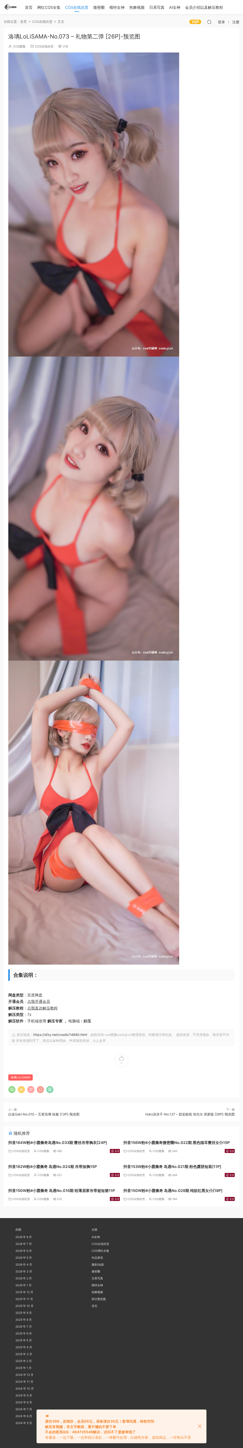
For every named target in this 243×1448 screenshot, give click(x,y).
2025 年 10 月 (24, 1306)
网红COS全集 (49, 7)
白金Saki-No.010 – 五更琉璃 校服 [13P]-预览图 (43, 1114)
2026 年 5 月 (23, 1257)
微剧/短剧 (98, 1264)
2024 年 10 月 (24, 1388)
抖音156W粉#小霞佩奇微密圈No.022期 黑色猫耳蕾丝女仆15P (176, 1142)
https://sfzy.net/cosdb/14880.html (60, 1035)
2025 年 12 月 (24, 1292)
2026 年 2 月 (23, 1278)
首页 (29, 7)
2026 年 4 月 (23, 1264)
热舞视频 (137, 7)
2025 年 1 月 (23, 1368)
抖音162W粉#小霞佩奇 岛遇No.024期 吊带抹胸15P (52, 1166)
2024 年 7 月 (23, 1409)
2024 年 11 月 (24, 1381)
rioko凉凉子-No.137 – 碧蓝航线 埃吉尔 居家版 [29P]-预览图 (190, 1114)
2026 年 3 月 (23, 1271)
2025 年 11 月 (24, 1299)
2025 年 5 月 (23, 1340)
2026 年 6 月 (23, 1251)
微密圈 (99, 7)
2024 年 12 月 (24, 1375)
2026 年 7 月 (23, 1244)
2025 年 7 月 (23, 1326)
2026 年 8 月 (23, 1237)
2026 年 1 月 (23, 1285)
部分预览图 (99, 1299)
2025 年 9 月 (23, 1313)
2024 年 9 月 (23, 1395)
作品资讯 (97, 1257)
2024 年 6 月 (23, 1416)
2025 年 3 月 (23, 1354)
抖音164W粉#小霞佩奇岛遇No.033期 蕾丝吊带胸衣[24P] (57, 1142)
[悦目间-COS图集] (11, 7)
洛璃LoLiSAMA (20, 1077)
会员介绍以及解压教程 (204, 7)
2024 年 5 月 (23, 1423)
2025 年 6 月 (23, 1333)
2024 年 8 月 (23, 1402)
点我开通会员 (38, 1001)
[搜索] (209, 22)
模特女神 (117, 7)
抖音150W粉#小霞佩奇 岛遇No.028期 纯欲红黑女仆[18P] (172, 1190)
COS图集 (19, 46)
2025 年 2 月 (23, 1361)
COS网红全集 (100, 1251)
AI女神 (174, 7)
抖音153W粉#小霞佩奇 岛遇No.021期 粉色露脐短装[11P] (172, 1166)
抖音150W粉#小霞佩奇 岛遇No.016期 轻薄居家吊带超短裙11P (61, 1190)
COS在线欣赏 (77, 7)
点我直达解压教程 (42, 1008)
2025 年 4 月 (23, 1347)
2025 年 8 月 (23, 1319)
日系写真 (156, 7)
